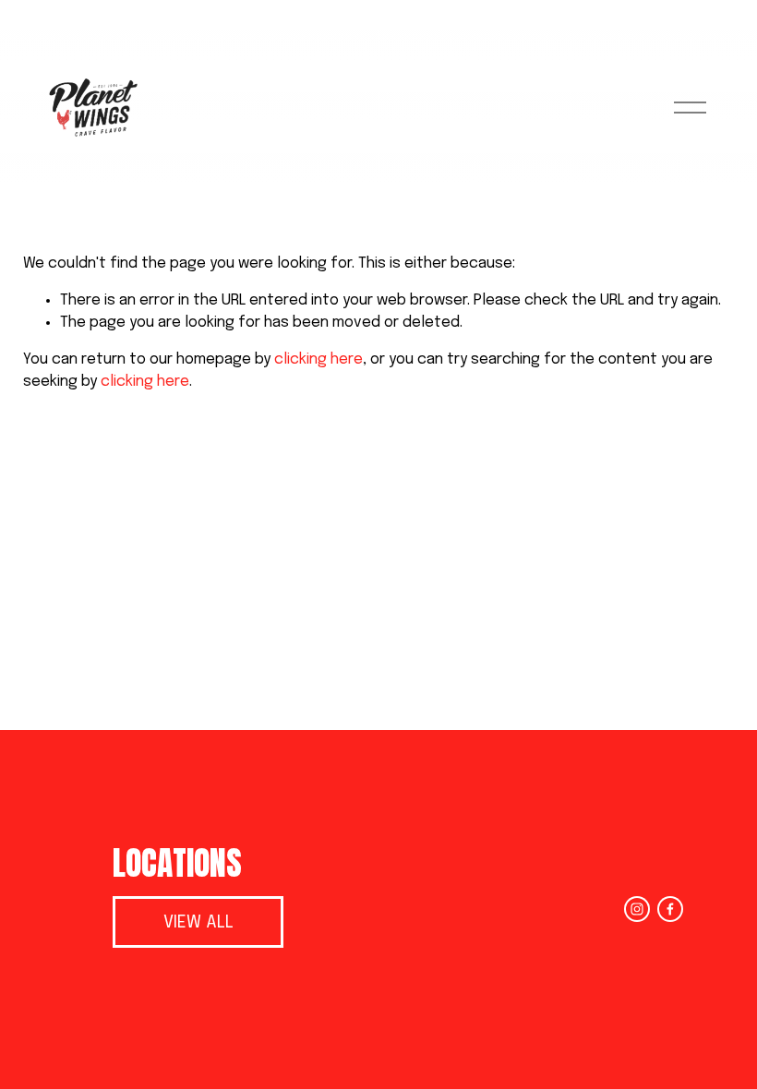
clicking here (318, 359)
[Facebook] (670, 909)
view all (198, 922)
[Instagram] (637, 909)
